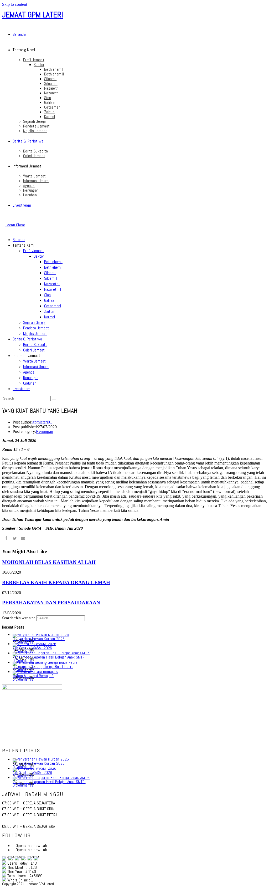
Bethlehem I (53, 261)
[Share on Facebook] (6, 539)
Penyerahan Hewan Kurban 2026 (39, 638)
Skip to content (14, 4)
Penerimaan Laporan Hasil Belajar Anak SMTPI (49, 657)
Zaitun (49, 311)
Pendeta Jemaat (36, 328)
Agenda (28, 372)
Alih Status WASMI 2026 (32, 648)
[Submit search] (54, 399)
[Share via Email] (23, 539)
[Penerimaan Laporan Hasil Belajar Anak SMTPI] (51, 653)
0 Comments (23, 679)
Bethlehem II (53, 267)
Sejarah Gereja (34, 322)
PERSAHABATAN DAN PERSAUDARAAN (51, 602)
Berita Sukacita (35, 344)
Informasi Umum (36, 366)
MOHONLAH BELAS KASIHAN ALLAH (49, 562)
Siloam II (50, 278)
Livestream (21, 388)
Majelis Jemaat (35, 333)
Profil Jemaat (33, 250)
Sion (47, 295)
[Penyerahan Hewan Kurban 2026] (41, 634)
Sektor (39, 256)
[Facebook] (14, 845)
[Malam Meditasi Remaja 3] (35, 671)
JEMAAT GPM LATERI (32, 15)
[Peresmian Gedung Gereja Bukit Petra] (45, 662)
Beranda (19, 239)
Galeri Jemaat (34, 350)
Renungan (30, 377)
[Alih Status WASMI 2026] (34, 643)
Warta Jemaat (34, 361)
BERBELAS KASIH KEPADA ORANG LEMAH (56, 582)
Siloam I (50, 272)
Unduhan (29, 383)
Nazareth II (52, 289)
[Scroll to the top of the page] (3, 888)
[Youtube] (14, 850)
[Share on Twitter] (15, 539)
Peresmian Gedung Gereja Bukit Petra (43, 666)
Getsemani (52, 306)
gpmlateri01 (42, 422)
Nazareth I (52, 284)
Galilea (49, 300)
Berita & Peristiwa (27, 339)
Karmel (49, 317)
